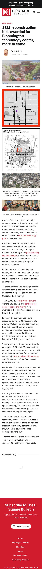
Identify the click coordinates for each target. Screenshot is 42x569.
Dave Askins (16, 51)
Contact (20, 551)
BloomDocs (20, 547)
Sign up (20, 538)
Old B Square (7, 23)
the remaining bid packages (26, 356)
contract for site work (26, 301)
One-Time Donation (20, 555)
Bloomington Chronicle (20, 543)
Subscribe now (23, 526)
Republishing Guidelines (20, 560)
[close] (39, 4)
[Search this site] (34, 12)
